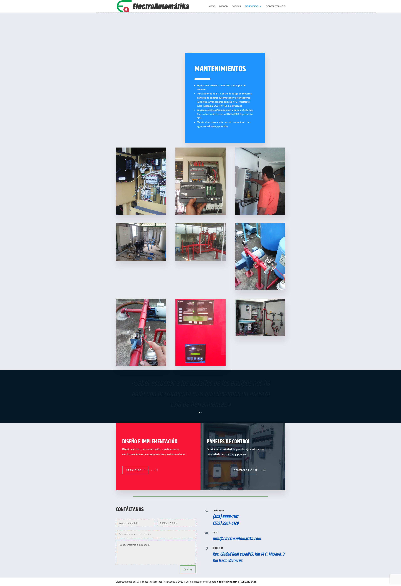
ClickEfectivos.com (227, 581)
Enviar (187, 569)
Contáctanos (275, 6)
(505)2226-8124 (248, 581)
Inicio (211, 6)
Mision (223, 6)
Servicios (251, 6)
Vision (236, 6)
